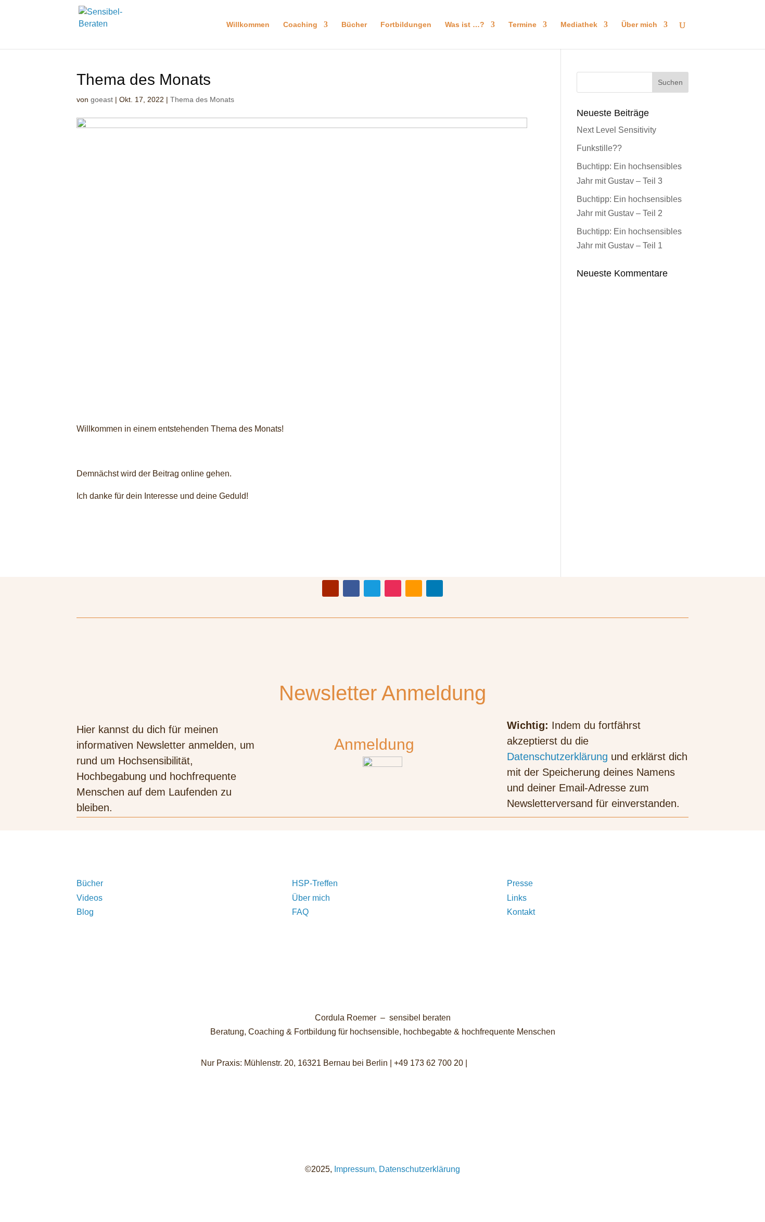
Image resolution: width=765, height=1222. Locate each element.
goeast (102, 99)
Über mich (639, 25)
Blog (85, 912)
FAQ (300, 912)
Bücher (354, 25)
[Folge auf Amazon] (413, 588)
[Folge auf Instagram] (393, 588)
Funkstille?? (599, 148)
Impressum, (354, 1169)
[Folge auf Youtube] (330, 588)
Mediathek (578, 25)
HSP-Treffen (315, 883)
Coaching (300, 25)
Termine (522, 25)
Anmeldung (374, 744)
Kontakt (521, 912)
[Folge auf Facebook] (351, 588)
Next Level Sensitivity (616, 129)
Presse (520, 883)
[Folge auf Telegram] (372, 588)
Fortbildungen (405, 25)
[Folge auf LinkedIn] (434, 588)
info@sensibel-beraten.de (517, 1063)
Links (517, 897)
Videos (89, 897)
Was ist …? (464, 25)
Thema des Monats (202, 99)
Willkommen (248, 25)
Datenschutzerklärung (557, 756)
